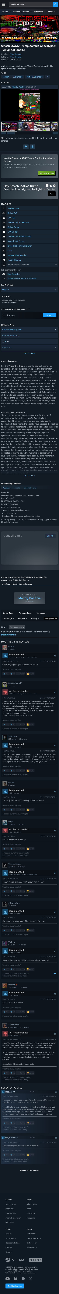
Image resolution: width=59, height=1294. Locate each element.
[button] (6, 12)
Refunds (8, 1252)
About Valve (32, 1204)
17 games (11, 867)
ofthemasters (13, 903)
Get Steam (31, 1234)
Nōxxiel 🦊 (13, 984)
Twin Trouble (15, 54)
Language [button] (41, 613)
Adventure (18, 77)
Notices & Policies (12, 1243)
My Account (32, 1247)
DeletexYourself (15, 683)
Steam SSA (9, 1209)
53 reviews (24, 987)
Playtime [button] (21, 618)
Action (6, 77)
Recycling (31, 1218)
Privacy (8, 1234)
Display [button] (34, 618)
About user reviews (9, 584)
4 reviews (11, 686)
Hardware (31, 1213)
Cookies (8, 1247)
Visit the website (9, 335)
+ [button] (47, 77)
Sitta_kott (12, 736)
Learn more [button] (50, 315)
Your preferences (25, 584)
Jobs (29, 1209)
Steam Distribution (13, 1218)
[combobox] (31, 4)
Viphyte (11, 942)
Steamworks (10, 1213)
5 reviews (22, 824)
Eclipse (11, 782)
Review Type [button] (8, 613)
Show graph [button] (49, 618)
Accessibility (10, 1238)
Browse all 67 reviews (29, 1170)
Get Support (32, 1243)
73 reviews (12, 906)
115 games (12, 739)
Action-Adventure (35, 77)
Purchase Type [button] (25, 613)
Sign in (4, 138)
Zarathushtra (13, 1025)
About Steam (10, 1204)
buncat (11, 646)
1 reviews (11, 649)
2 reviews (11, 785)
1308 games (12, 987)
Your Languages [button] (16, 627)
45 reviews (22, 945)
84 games (11, 945)
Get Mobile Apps (15, 1286)
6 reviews (21, 867)
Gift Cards (9, 1222)
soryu (10, 821)
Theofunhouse (14, 864)
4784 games (12, 1027)
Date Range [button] (7, 618)
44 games (11, 824)
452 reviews (24, 1027)
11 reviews (23, 739)
